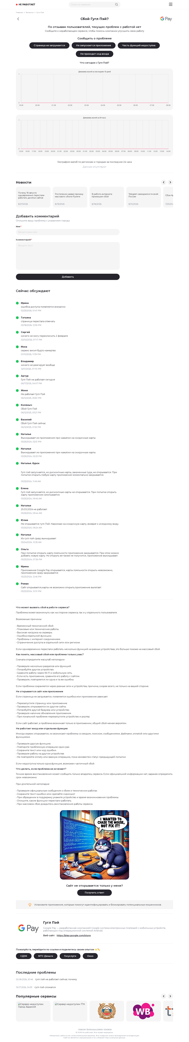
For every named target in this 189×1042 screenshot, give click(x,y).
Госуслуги (70, 956)
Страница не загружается (49, 45)
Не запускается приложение (93, 45)
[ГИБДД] (107, 1011)
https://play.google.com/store (74, 935)
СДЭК (23, 956)
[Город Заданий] (33, 1011)
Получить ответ (94, 892)
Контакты (108, 1029)
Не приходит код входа (94, 54)
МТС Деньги (45, 956)
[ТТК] (70, 1011)
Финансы (30, 12)
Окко (90, 956)
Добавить (68, 277)
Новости (82, 1029)
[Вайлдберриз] (143, 1011)
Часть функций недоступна (138, 45)
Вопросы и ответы (95, 1029)
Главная (19, 12)
